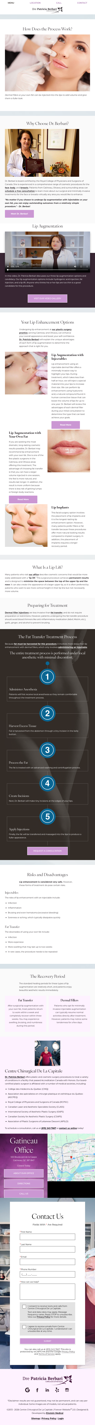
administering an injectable (72, 647)
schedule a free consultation (20, 191)
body (12, 187)
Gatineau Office (24, 1145)
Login (61, 1418)
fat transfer (56, 612)
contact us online (68, 1128)
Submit (47, 1341)
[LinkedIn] (47, 1390)
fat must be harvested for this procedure (35, 643)
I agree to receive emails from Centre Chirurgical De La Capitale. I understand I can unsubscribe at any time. (50, 1328)
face (7, 187)
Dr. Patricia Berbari (29, 339)
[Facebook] (38, 1390)
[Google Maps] (28, 1390)
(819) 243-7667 (48, 1128)
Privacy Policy (43, 1317)
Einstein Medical (54, 1413)
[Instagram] (67, 1390)
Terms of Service (47, 1354)
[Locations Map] (71, 1157)
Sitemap (35, 1418)
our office (34, 574)
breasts (24, 187)
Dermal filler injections (17, 612)
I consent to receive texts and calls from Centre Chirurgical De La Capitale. (50, 1311)
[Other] (57, 1390)
